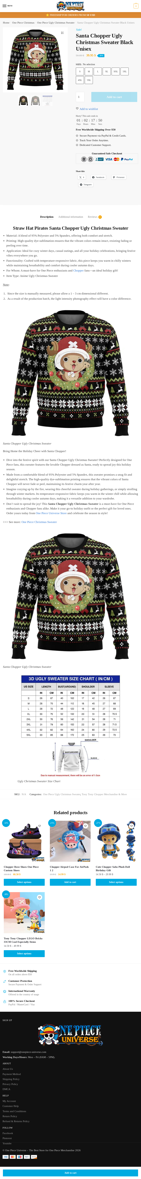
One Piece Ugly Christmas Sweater (55, 22)
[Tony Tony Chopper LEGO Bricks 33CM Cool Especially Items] (24, 912)
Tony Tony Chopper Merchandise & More (104, 794)
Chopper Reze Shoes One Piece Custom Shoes (21, 868)
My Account (9, 1101)
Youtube (7, 1143)
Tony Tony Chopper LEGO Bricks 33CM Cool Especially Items (23, 940)
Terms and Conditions (14, 1111)
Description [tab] (46, 216)
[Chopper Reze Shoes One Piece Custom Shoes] (24, 841)
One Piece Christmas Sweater (39, 522)
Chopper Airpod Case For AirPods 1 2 (69, 868)
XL (106, 71)
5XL (89, 80)
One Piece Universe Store (51, 513)
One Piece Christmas (23, 22)
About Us (8, 1069)
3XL (125, 71)
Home (6, 22)
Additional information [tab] (70, 216)
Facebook (8, 1133)
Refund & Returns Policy (16, 1121)
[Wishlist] (39, 826)
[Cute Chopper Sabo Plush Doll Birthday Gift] (116, 841)
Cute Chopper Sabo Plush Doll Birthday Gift (113, 868)
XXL (115, 71)
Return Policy (10, 1116)
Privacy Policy (10, 1084)
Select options (24, 882)
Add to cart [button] (70, 882)
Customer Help (11, 1106)
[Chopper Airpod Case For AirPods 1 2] (70, 841)
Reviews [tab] (92, 216)
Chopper (78, 270)
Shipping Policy (11, 1079)
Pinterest (7, 1138)
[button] (62, 33)
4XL (80, 80)
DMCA (6, 1089)
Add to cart (70, 1173)
